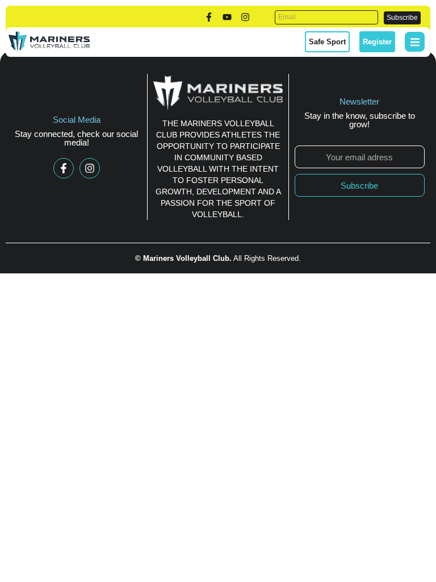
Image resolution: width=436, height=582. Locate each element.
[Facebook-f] (209, 17)
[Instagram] (245, 17)
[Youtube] (227, 17)
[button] (415, 42)
